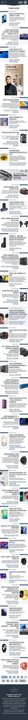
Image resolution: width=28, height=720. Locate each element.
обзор (17, 23)
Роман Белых (12, 11)
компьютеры (13, 266)
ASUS (11, 23)
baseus (15, 358)
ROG (17, 580)
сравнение (14, 503)
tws (18, 163)
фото (20, 323)
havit (11, 445)
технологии (13, 323)
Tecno (9, 501)
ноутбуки (14, 110)
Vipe (11, 409)
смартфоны (13, 25)
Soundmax (8, 391)
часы (17, 341)
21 (16, 681)
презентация (21, 481)
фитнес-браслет (14, 654)
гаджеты (17, 248)
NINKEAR (7, 110)
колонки (9, 44)
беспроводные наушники (17, 164)
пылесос (12, 483)
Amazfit (12, 339)
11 (7, 681)
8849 (8, 142)
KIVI (11, 59)
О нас (14, 688)
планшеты (13, 127)
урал (10, 42)
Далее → (22, 681)
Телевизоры (13, 61)
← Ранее (4, 677)
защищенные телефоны (10, 143)
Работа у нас (14, 691)
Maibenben (5, 266)
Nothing (12, 163)
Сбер (11, 248)
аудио (15, 42)
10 (3, 681)
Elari (8, 465)
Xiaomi (15, 501)
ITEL (11, 125)
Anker (9, 358)
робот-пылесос (14, 485)
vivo (11, 519)
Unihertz (15, 142)
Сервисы (12, 321)
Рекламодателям (14, 689)
